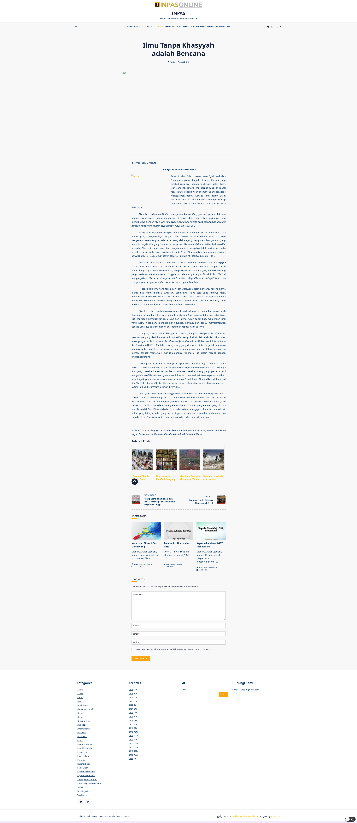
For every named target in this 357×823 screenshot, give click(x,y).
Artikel (149, 26)
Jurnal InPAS (182, 26)
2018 (131, 720)
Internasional (83, 728)
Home (129, 26)
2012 (131, 743)
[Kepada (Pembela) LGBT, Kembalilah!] (211, 531)
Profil (137, 26)
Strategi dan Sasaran (87, 779)
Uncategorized (84, 791)
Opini (160, 26)
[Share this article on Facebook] (135, 481)
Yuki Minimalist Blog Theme (245, 816)
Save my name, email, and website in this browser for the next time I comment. (173, 649)
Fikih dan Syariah (85, 709)
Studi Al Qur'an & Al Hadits (89, 783)
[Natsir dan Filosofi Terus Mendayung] (146, 531)
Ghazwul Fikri (83, 721)
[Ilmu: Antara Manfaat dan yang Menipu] (166, 459)
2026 (131, 689)
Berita (168, 26)
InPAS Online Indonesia (142, 564)
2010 (131, 751)
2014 (131, 735)
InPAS (178, 13)
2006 (131, 758)
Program (81, 760)
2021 (131, 709)
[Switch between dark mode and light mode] (277, 26)
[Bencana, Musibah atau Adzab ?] (213, 459)
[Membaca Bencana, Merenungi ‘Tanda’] (190, 459)
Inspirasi (81, 724)
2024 (131, 697)
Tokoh (80, 787)
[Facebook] (268, 27)
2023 (131, 701)
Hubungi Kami (223, 26)
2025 (131, 693)
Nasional (81, 732)
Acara (80, 689)
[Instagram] (272, 27)
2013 (131, 739)
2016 (131, 728)
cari (223, 694)
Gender (80, 713)
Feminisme (82, 705)
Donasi (210, 26)
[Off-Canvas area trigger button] (76, 26)
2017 (131, 724)
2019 (131, 716)
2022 (131, 705)
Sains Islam (82, 767)
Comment (138, 594)
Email (136, 633)
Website (137, 642)
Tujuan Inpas (97, 816)
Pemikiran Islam (84, 744)
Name (136, 625)
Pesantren (82, 752)
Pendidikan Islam (85, 748)
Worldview (82, 795)
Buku (79, 701)
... (153, 558)
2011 (131, 747)
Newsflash (82, 736)
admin (172, 62)
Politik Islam (83, 756)
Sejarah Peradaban (86, 771)
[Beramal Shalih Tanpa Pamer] (143, 459)
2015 (131, 732)
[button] (350, 819)
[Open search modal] (281, 26)
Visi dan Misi (110, 816)
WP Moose (275, 816)
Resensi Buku (83, 764)
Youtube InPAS (198, 26)
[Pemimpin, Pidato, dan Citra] (178, 531)
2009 (131, 755)
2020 (131, 712)
